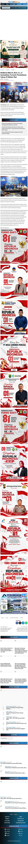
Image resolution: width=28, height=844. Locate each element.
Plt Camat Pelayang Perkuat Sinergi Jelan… (14, 713)
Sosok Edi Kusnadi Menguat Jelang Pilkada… (16, 808)
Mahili (21, 617)
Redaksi (7, 818)
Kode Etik (7, 816)
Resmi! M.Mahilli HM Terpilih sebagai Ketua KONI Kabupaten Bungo (6, 665)
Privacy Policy (20, 818)
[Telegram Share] (23, 623)
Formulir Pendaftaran (14, 617)
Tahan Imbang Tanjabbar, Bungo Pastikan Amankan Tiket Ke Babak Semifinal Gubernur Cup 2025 (21, 680)
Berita (7, 706)
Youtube (21, 831)
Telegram (8, 835)
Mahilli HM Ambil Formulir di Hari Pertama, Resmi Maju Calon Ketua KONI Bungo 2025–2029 (6, 680)
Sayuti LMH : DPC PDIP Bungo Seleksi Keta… (15, 718)
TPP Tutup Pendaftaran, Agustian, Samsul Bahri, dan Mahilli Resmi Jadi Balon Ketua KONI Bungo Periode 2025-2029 (20, 666)
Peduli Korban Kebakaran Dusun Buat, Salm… (16, 767)
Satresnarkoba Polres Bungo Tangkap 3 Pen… (15, 729)
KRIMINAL (14, 727)
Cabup (7, 617)
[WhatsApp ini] (26, 623)
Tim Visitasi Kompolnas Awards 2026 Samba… (11, 763)
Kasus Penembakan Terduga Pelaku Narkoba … (14, 708)
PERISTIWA (14, 706)
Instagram (8, 831)
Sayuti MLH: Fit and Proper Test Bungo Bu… (16, 802)
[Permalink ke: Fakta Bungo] (1, 79)
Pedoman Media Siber (20, 822)
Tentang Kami (21, 820)
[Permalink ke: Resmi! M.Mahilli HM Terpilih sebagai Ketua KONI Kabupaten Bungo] (6, 659)
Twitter (21, 829)
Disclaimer (7, 820)
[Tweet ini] (20, 623)
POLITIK (10, 716)
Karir (20, 816)
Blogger (8, 833)
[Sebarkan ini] (17, 623)
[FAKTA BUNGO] (14, 1)
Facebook (8, 829)
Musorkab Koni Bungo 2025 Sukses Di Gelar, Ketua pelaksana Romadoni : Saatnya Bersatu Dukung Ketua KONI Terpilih (13, 128)
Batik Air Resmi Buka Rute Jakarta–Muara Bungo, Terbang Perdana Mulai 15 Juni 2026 (6, 649)
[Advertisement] (14, 25)
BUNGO (10, 706)
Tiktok (21, 833)
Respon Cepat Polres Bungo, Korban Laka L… (16, 724)
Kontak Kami (7, 822)
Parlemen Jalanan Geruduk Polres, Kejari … (15, 773)
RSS (21, 835)
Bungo (2, 617)
